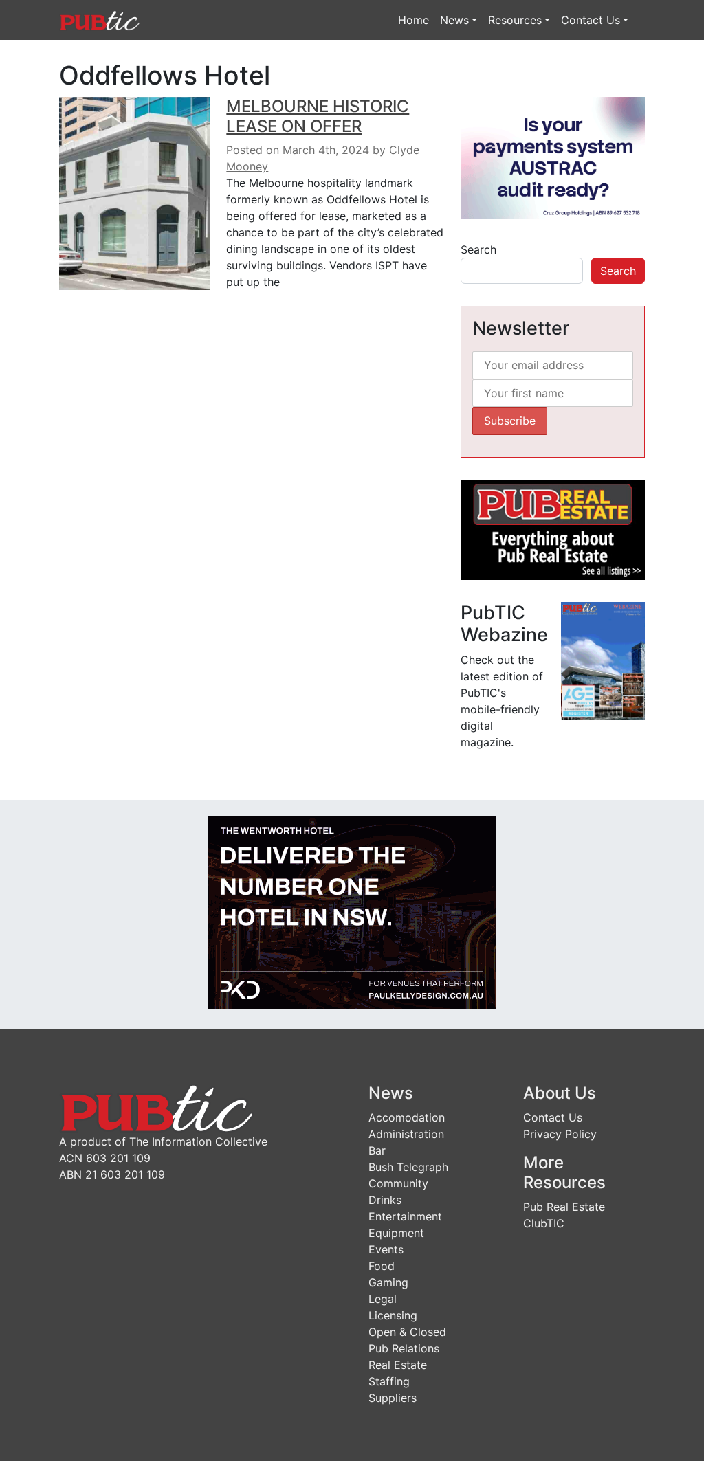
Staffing (389, 1381)
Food (381, 1266)
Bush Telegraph (408, 1167)
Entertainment (405, 1216)
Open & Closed (407, 1332)
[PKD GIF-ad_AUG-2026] (352, 912)
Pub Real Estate (564, 1207)
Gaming (388, 1282)
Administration (406, 1134)
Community (398, 1183)
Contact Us (590, 20)
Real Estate (397, 1365)
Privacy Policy (560, 1134)
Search (478, 249)
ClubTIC (543, 1223)
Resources (515, 20)
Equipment (396, 1233)
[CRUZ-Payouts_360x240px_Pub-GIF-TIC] (553, 157)
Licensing (392, 1315)
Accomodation (406, 1117)
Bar (377, 1150)
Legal (382, 1299)
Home (413, 20)
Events (386, 1249)
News (454, 20)
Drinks (385, 1200)
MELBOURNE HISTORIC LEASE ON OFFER (317, 116)
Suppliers (392, 1398)
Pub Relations (403, 1348)
